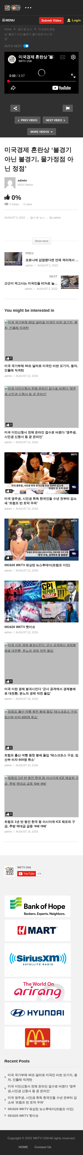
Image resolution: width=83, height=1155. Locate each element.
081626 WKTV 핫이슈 (19, 627)
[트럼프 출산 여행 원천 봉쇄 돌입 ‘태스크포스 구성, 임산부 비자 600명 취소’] (41, 730)
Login (76, 20)
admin (22, 180)
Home (8, 29)
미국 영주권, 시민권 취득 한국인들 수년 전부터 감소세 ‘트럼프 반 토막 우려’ (42, 1100)
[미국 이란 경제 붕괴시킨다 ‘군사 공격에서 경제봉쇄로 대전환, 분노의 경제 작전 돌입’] (41, 663)
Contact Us (43, 1147)
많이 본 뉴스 (25, 29)
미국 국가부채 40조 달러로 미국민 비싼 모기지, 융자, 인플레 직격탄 (42, 1077)
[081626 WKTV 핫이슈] (41, 601)
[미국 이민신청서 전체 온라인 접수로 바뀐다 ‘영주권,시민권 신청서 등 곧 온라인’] (41, 407)
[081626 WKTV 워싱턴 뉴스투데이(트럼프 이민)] (41, 539)
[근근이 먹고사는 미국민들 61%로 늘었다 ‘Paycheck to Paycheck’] (41, 287)
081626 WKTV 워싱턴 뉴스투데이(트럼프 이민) (37, 565)
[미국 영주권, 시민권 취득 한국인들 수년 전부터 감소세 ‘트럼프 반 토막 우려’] (41, 473)
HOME (23, 1147)
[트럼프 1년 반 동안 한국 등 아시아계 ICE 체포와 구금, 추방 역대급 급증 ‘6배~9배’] (41, 796)
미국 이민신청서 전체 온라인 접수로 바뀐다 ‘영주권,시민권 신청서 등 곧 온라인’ (42, 1089)
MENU (10, 20)
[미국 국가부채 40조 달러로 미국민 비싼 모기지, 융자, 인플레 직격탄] (41, 340)
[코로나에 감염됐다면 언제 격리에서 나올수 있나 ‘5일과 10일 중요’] (41, 264)
